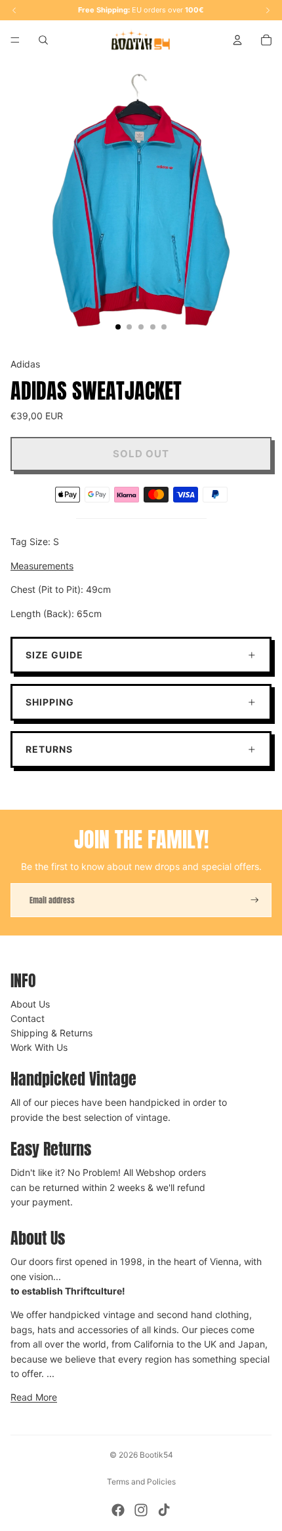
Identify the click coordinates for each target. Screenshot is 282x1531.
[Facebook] (118, 1510)
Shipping (50, 702)
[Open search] (43, 40)
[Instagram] (141, 1510)
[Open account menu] (237, 40)
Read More (33, 1397)
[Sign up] (255, 900)
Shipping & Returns (51, 1032)
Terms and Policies (141, 1481)
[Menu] (15, 40)
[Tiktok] (164, 1510)
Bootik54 (156, 1455)
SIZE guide (54, 654)
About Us (30, 1004)
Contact (27, 1018)
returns (49, 749)
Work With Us (39, 1047)
